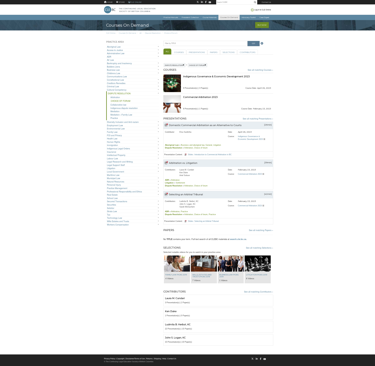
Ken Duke (183, 172)
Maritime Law (113, 174)
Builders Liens (113, 66)
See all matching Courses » (260, 69)
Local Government (115, 171)
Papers (214, 52)
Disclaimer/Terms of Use (135, 359)
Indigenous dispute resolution (124, 108)
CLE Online (110, 33)
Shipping (157, 359)
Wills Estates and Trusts (118, 221)
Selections (229, 52)
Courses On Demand (229, 17)
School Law (112, 198)
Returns (149, 359)
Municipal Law (113, 178)
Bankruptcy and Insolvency (119, 63)
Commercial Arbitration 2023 (250, 174)
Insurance (111, 151)
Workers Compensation (118, 224)
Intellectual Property (116, 155)
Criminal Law (113, 86)
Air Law (110, 59)
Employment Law (115, 125)
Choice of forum (171, 33)
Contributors (247, 52)
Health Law (112, 138)
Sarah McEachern (187, 207)
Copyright (120, 359)
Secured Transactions (117, 201)
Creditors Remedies (116, 83)
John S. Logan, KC (187, 204)
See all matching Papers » (261, 230)
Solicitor (110, 208)
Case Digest (264, 17)
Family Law (112, 131)
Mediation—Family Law (121, 114)
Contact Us (266, 2)
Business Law (113, 69)
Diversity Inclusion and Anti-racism (123, 121)
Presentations (197, 52)
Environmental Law (116, 128)
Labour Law (112, 158)
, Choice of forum (200, 148)
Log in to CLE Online (262, 9)
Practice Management (117, 188)
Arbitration (115, 97)
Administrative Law (115, 53)
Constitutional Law (115, 79)
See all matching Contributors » (258, 291)
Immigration (112, 145)
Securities (111, 204)
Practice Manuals (170, 17)
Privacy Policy (109, 359)
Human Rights (113, 141)
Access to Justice (115, 50)
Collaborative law (118, 104)
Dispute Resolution (153, 33)
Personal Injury (114, 184)
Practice (114, 118)
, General (208, 145)
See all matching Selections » (259, 247)
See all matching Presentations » (258, 118)
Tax (108, 214)
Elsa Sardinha (185, 132)
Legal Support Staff (116, 165)
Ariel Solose (184, 175)
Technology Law (114, 217)
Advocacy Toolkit (249, 17)
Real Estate (112, 194)
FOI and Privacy (114, 135)
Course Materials (210, 17)
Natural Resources (115, 181)
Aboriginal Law (114, 46)
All (140, 33)
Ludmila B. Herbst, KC (188, 201)
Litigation (111, 168)
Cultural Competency (116, 89)
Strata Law (112, 211)
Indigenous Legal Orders (118, 148)
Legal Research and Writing (120, 161)
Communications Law (117, 76)
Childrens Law (113, 73)
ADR (109, 56)
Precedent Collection (190, 17)
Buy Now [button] (262, 25)
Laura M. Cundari (186, 170)
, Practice (184, 211)
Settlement (180, 183)
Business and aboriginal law (192, 145)
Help (164, 359)
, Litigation (216, 145)
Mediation (115, 111)
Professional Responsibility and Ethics (124, 191)
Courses (179, 52)
